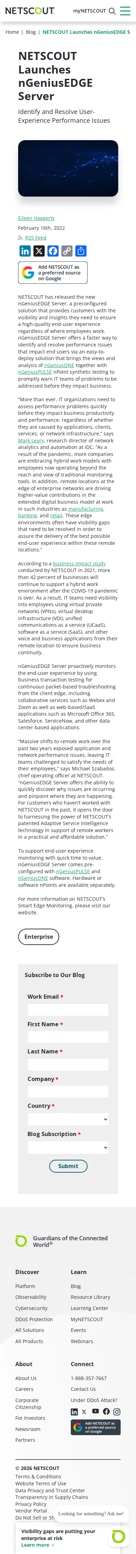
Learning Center (89, 1308)
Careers (24, 1389)
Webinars (82, 1341)
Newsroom (27, 1429)
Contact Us (83, 1389)
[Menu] (125, 11)
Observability (30, 1297)
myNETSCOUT (89, 10)
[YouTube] (95, 1411)
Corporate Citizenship (28, 1403)
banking (27, 515)
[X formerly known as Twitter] (85, 1411)
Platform (25, 1286)
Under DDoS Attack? (94, 1400)
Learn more (35, 1544)
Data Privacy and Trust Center (50, 1490)
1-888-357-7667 (89, 1378)
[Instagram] (116, 1412)
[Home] (30, 11)
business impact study (79, 563)
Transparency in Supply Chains (51, 1497)
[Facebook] (106, 1412)
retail (56, 515)
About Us (26, 1378)
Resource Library (90, 1297)
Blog (76, 1286)
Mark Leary (31, 440)
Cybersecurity (31, 1308)
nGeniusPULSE (35, 371)
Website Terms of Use (40, 1483)
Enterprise (38, 936)
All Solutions (29, 1330)
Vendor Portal (31, 1510)
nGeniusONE (59, 365)
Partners (25, 1440)
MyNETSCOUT (87, 1319)
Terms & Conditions (38, 1476)
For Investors (30, 1418)
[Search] (112, 11)
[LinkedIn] (74, 1412)
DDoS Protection (34, 1319)
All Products (29, 1341)
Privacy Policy (30, 1504)
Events (78, 1330)
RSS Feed (35, 237)
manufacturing (85, 508)
